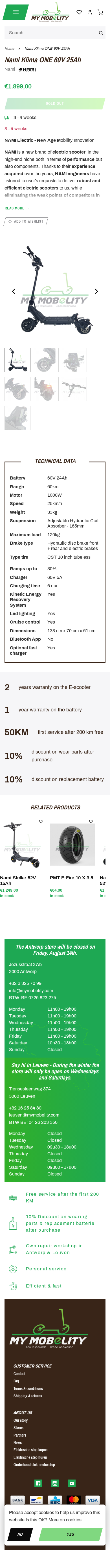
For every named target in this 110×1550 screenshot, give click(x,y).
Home (9, 49)
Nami (10, 69)
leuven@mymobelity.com (34, 1115)
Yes (70, 1534)
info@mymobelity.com (31, 990)
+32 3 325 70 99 (25, 983)
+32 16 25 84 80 (25, 1108)
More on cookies (65, 1519)
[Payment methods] (17, 1500)
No (20, 1534)
